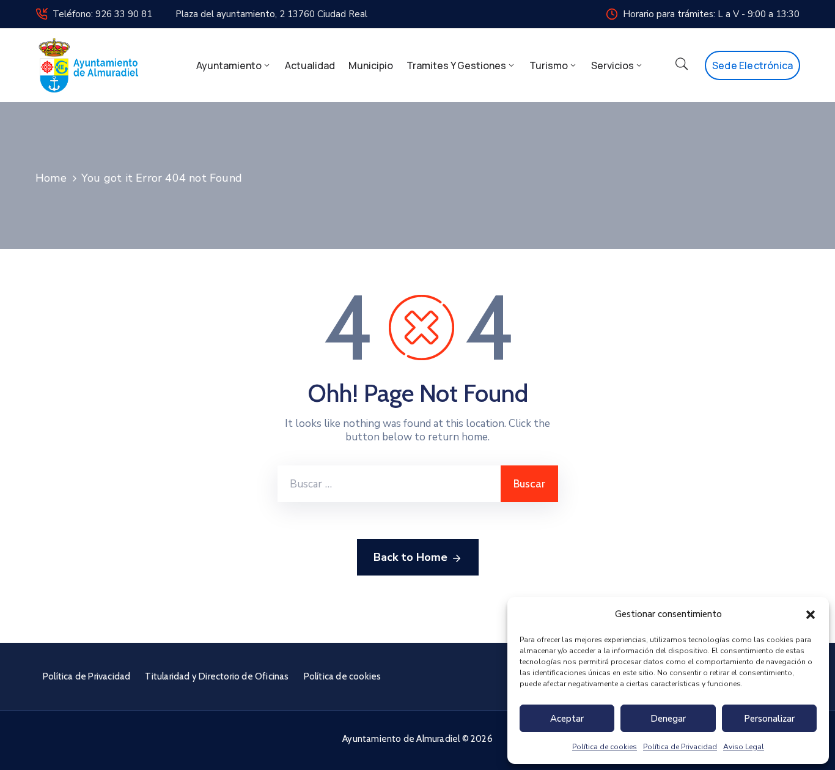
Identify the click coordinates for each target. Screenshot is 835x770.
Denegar (668, 719)
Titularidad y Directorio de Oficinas (217, 676)
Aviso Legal (743, 747)
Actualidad (310, 65)
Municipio (370, 65)
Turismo (548, 65)
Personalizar (769, 719)
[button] (810, 614)
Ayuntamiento (229, 65)
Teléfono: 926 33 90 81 (102, 14)
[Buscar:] (389, 483)
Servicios (612, 65)
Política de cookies (604, 747)
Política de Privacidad (680, 747)
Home (51, 178)
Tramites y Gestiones (456, 65)
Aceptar (567, 719)
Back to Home (410, 557)
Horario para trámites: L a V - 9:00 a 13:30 (711, 14)
